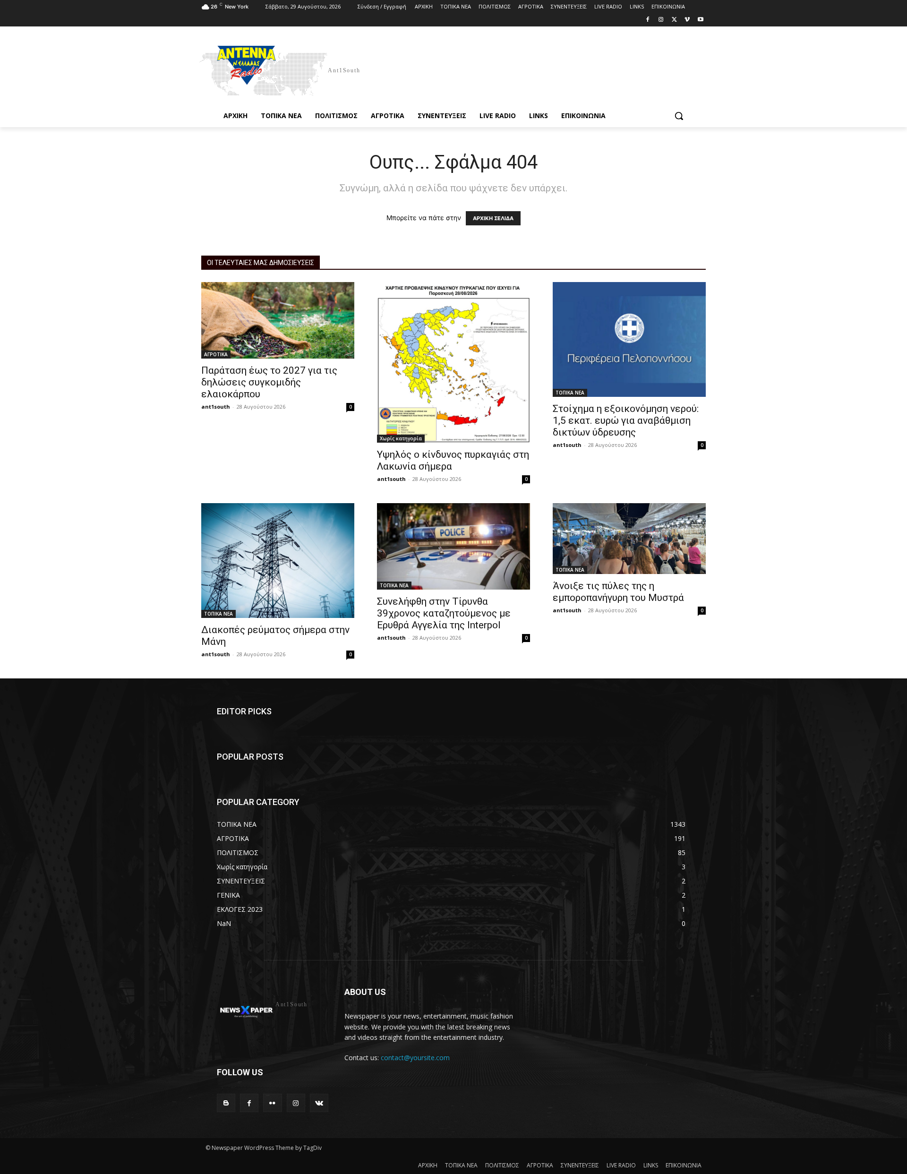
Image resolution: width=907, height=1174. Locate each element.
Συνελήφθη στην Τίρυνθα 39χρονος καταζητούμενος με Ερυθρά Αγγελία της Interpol (444, 613)
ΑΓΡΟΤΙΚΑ (216, 354)
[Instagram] (661, 20)
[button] (678, 115)
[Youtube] (700, 20)
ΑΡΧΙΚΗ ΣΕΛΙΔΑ (493, 218)
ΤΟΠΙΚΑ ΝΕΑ (570, 392)
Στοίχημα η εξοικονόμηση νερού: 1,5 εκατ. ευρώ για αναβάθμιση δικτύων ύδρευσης (626, 420)
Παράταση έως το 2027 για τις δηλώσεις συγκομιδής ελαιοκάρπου (269, 382)
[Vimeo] (687, 20)
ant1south (215, 406)
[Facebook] (647, 20)
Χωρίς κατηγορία (401, 438)
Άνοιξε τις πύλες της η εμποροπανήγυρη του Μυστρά (618, 591)
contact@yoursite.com (415, 1057)
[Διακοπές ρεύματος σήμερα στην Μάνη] (277, 560)
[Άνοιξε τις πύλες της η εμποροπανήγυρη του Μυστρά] (629, 538)
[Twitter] (674, 20)
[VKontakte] (319, 1103)
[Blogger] (226, 1103)
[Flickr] (272, 1103)
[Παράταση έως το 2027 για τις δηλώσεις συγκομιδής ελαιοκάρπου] (277, 320)
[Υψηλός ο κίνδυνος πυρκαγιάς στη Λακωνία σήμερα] (453, 362)
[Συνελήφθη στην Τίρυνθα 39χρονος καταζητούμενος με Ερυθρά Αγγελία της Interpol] (453, 546)
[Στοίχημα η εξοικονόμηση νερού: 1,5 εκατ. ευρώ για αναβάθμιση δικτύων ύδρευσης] (629, 339)
